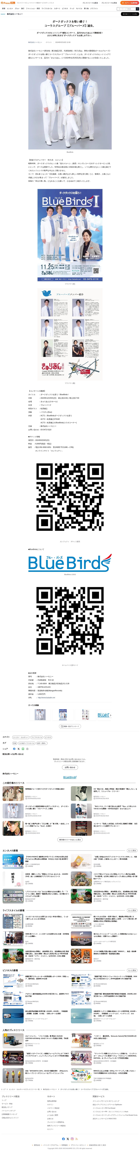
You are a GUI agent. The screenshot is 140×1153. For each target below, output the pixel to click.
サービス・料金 (7, 1104)
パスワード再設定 (53, 1108)
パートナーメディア (9, 1111)
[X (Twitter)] (19, 749)
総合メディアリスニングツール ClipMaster (107, 1104)
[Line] (23, 749)
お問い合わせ (70, 767)
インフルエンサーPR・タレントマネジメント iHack (110, 1111)
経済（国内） (41, 743)
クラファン (94, 8)
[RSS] (76, 1139)
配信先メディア (7, 1107)
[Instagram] (72, 1139)
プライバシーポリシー (78, 1145)
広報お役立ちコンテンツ (10, 1118)
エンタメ (10, 8)
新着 (3, 8)
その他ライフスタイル (26, 743)
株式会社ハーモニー (35, 42)
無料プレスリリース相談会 (56, 1126)
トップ (3, 1089)
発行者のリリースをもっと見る (70, 840)
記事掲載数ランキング (9, 1114)
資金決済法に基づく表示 (97, 1145)
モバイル (79, 8)
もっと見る (132, 850)
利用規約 (65, 1145)
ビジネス (65, 8)
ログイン (50, 1104)
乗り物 (86, 8)
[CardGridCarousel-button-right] (110, 715)
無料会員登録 (51, 1101)
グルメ (17, 8)
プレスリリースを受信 (109, 3)
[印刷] (27, 749)
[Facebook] (14, 749)
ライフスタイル (47, 8)
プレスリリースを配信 (90, 3)
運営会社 (37, 1145)
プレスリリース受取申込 (55, 1122)
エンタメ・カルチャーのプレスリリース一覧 (24, 1089)
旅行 (22, 8)
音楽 (14, 743)
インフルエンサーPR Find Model (104, 1108)
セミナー (50, 1129)
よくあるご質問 (52, 1115)
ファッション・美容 (33, 8)
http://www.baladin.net (46, 698)
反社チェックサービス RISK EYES (104, 1119)
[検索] (137, 9)
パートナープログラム (51, 1145)
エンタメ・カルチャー (21, 737)
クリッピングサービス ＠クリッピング (106, 1101)
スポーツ (57, 8)
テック (72, 8)
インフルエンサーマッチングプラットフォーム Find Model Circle (115, 1115)
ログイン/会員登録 (131, 3)
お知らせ (50, 1119)
